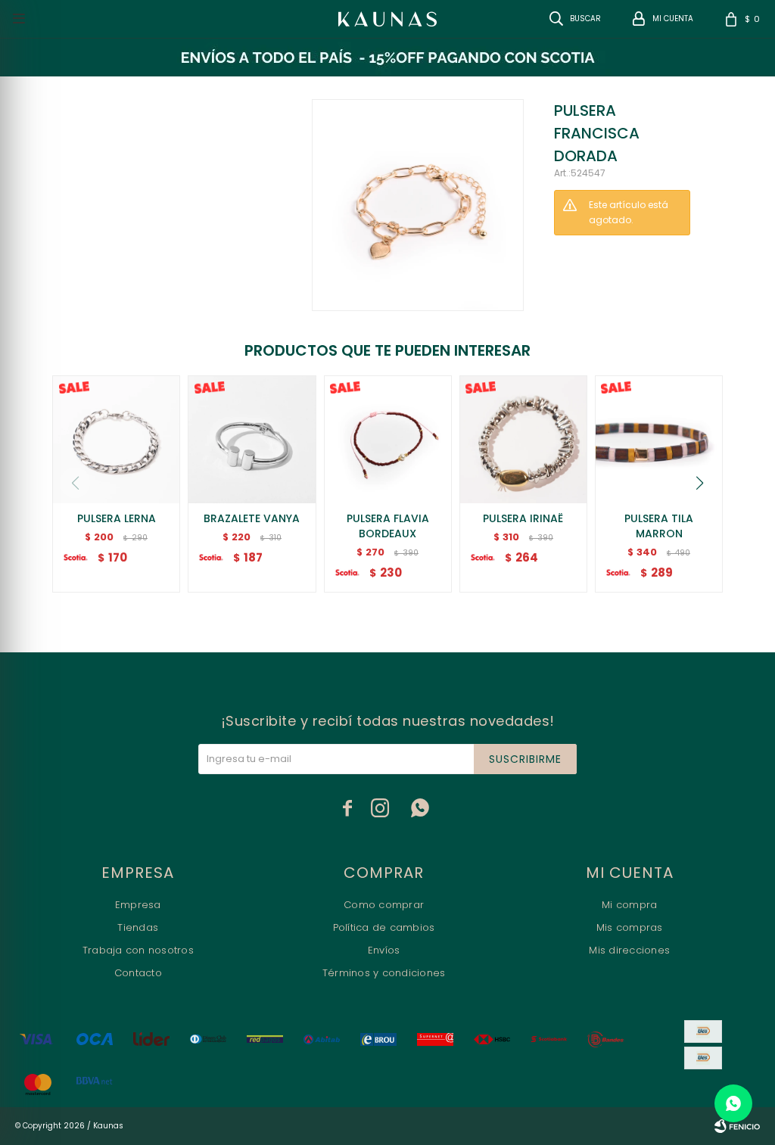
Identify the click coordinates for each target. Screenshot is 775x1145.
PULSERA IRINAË (523, 518)
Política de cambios (384, 927)
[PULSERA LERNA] (116, 439)
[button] (700, 483)
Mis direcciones (629, 950)
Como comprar (384, 905)
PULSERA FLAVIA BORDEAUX (388, 526)
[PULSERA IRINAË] (523, 439)
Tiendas (137, 927)
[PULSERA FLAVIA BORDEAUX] (388, 439)
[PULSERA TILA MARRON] (659, 439)
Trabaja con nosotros (138, 950)
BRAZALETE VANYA (252, 518)
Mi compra (629, 905)
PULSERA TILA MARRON (658, 526)
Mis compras (629, 927)
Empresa (138, 905)
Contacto (138, 973)
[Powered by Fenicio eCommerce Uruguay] (737, 1126)
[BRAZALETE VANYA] (252, 439)
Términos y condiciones (384, 973)
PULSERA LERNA (116, 518)
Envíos (384, 950)
